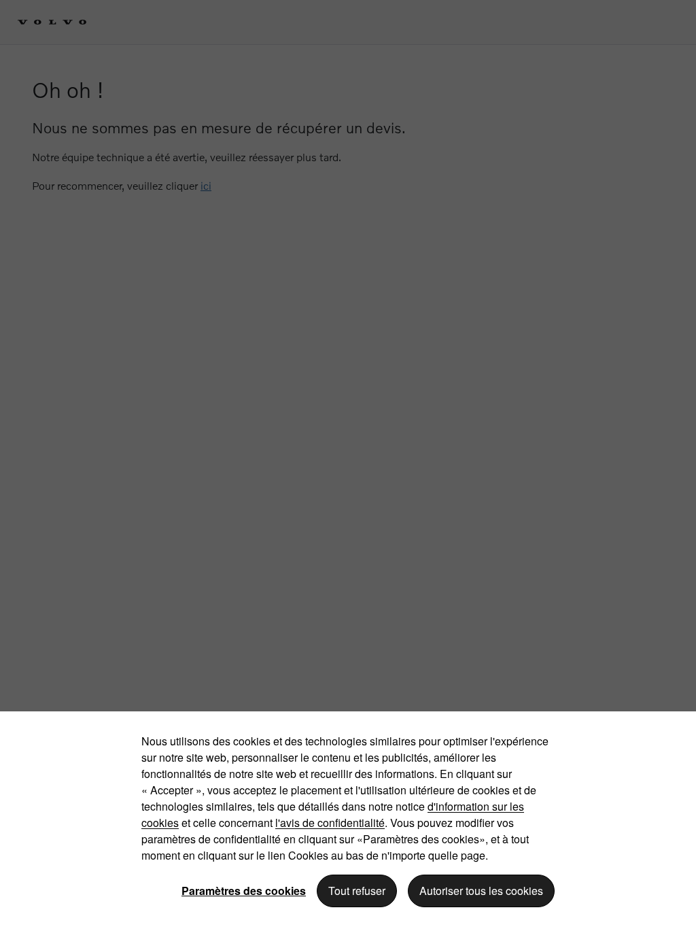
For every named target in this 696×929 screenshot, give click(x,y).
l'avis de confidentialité (330, 822)
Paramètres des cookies (243, 890)
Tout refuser (356, 890)
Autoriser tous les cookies (481, 890)
